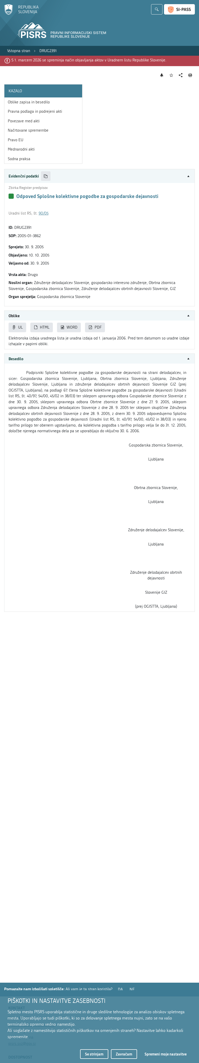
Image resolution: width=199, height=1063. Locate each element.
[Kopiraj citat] (46, 176)
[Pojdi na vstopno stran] (21, 13)
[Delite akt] (181, 75)
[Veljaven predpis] (11, 196)
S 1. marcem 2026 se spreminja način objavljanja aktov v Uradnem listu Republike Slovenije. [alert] (88, 60)
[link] (18, 51)
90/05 (43, 213)
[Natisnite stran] (190, 75)
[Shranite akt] (171, 75)
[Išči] (156, 9)
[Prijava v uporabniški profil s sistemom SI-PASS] (179, 9)
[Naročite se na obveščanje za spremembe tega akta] (162, 75)
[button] (99, 176)
